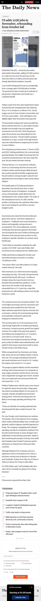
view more (20, 538)
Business (6, 16)
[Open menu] (2, 2)
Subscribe (29, 2)
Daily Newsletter (10, 563)
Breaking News (27, 563)
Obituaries (8, 565)
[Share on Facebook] (34, 32)
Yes (7, 572)
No (12, 572)
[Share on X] (38, 32)
